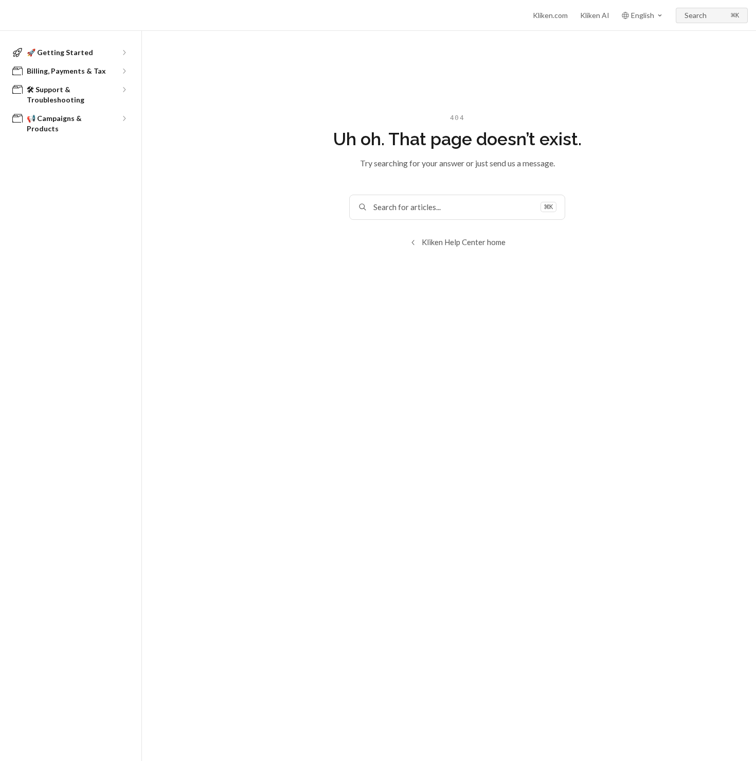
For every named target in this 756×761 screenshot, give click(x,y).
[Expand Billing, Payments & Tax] (124, 71)
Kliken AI (594, 15)
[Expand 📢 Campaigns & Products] (124, 118)
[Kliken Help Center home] (10, 15)
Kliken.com (550, 15)
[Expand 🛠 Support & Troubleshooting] (124, 89)
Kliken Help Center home (464, 242)
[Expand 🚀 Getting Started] (124, 52)
